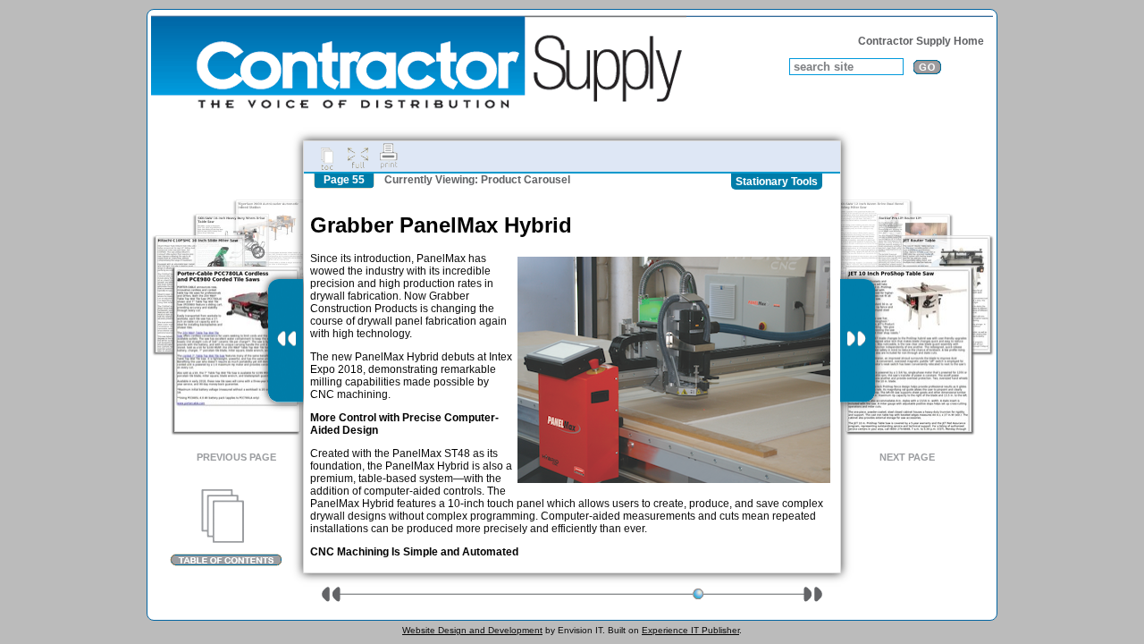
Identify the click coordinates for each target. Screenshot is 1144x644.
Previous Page (236, 457)
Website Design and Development (472, 630)
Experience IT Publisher (690, 630)
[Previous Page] (285, 340)
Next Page (907, 457)
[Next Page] (857, 340)
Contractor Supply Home (921, 41)
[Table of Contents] (226, 527)
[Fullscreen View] (357, 156)
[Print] (388, 156)
